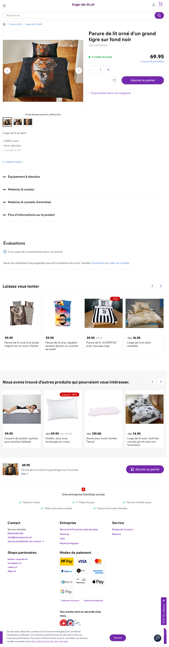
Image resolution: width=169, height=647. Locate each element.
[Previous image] (7, 70)
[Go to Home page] (83, 4)
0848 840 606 (15, 533)
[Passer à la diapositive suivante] (160, 286)
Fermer (118, 637)
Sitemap (64, 534)
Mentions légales (69, 543)
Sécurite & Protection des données (79, 529)
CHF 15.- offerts (163, 613)
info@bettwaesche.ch (20, 537)
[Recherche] (159, 15)
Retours (116, 534)
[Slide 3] (27, 122)
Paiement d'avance (70, 600)
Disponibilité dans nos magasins (111, 93)
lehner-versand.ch (18, 559)
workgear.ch (14, 563)
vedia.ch (12, 567)
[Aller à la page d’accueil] (4, 24)
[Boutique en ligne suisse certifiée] (64, 623)
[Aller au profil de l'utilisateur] (155, 4)
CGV (62, 538)
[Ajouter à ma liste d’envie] (114, 80)
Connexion (97, 263)
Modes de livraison (122, 529)
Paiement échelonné (93, 600)
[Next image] (78, 70)
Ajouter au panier (143, 80)
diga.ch (12, 571)
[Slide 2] (17, 122)
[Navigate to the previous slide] (152, 286)
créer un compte (119, 263)
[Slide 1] (7, 122)
